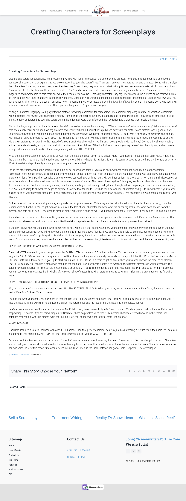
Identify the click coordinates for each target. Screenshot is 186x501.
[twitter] (133, 451)
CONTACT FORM (76, 457)
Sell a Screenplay (23, 417)
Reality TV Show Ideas (114, 417)
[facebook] (128, 451)
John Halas (14, 355)
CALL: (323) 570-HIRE (78, 450)
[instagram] (139, 451)
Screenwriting (24, 355)
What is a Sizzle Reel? (157, 417)
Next (172, 59)
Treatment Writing (67, 417)
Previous (162, 59)
